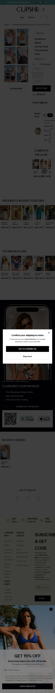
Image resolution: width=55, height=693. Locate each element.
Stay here (27, 356)
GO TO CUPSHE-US (27, 349)
